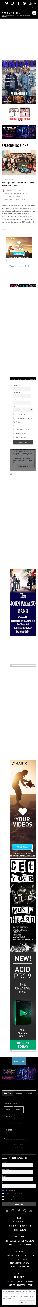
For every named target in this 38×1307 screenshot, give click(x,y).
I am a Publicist (9, 1200)
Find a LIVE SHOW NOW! (20, 1263)
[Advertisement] (19, 38)
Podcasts (13, 1244)
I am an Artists (9, 1197)
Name (4, 1162)
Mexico (24, 193)
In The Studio (25, 1226)
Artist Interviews (26, 1240)
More (3, 229)
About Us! (19, 1251)
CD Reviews (11, 1240)
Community (19, 1277)
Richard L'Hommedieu (14, 190)
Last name (5, 1169)
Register (21, 1285)
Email (4, 1176)
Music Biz (13, 1226)
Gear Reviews (20, 1229)
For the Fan (19, 1236)
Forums (20, 1281)
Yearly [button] (30, 1093)
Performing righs (9, 196)
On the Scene (25, 1244)
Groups (12, 1285)
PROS (18, 196)
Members (29, 1281)
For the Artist (19, 1221)
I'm (3, 1183)
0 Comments (7, 200)
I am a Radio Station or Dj (13, 1194)
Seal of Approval (20, 1259)
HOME (19, 1218)
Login (29, 1285)
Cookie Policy (10, 1298)
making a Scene (15, 193)
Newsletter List (9, 1190)
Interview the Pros (9, 179)
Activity (11, 1281)
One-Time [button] (7, 1093)
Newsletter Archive (20, 1266)
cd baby (6, 193)
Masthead (29, 1255)
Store (19, 1273)
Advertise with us (15, 1255)
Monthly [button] (19, 1093)
